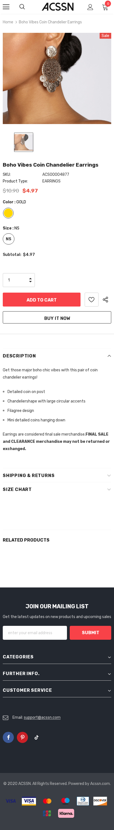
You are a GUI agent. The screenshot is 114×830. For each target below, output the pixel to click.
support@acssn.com (42, 717)
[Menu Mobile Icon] (6, 7)
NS (8, 239)
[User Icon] (90, 7)
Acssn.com (100, 783)
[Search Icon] (27, 7)
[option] (57, 78)
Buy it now (57, 318)
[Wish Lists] (92, 300)
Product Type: (15, 181)
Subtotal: (12, 254)
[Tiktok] (36, 737)
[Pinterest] (22, 737)
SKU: (7, 174)
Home (8, 22)
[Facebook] (8, 737)
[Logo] (57, 7)
